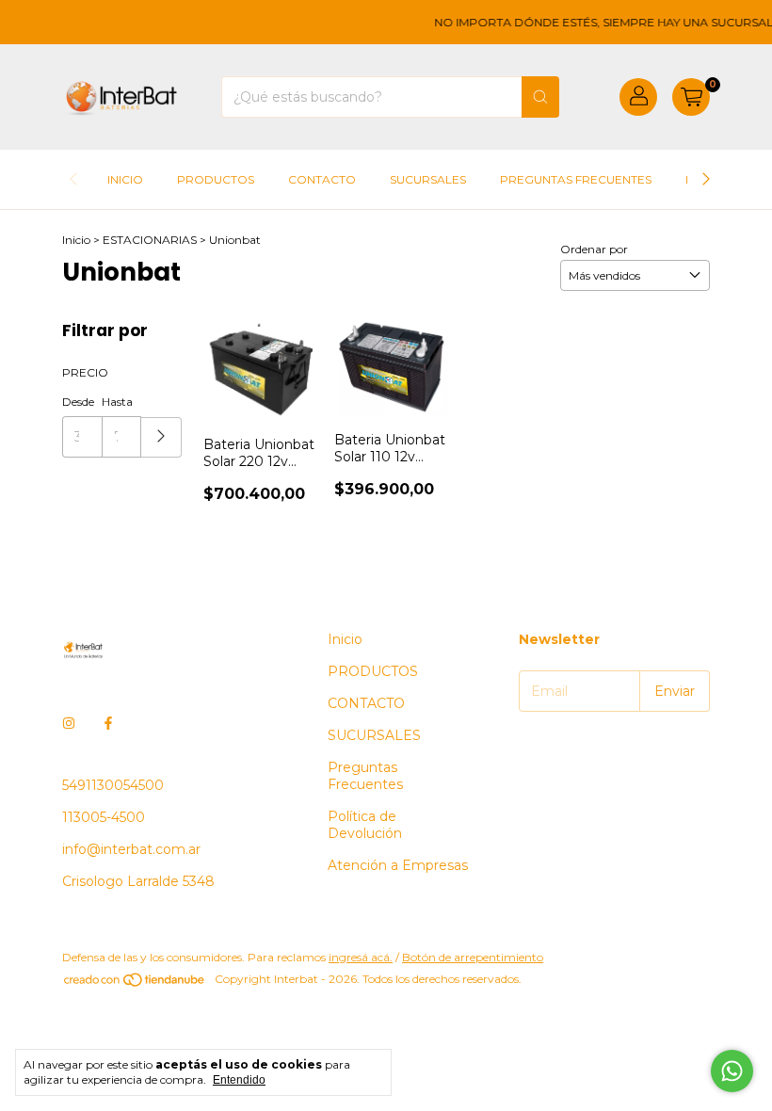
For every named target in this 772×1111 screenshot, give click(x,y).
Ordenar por (594, 249)
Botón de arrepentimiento (472, 957)
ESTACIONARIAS (150, 240)
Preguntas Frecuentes (575, 179)
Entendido (239, 1080)
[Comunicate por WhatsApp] (732, 1071)
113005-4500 (103, 817)
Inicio (125, 179)
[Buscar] (540, 97)
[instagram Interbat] (68, 723)
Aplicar (161, 437)
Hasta (117, 401)
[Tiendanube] (135, 983)
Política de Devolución (365, 825)
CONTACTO (322, 179)
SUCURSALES (428, 179)
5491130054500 (113, 785)
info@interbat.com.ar (131, 849)
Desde (78, 401)
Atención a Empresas (398, 865)
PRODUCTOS (215, 179)
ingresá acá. (361, 957)
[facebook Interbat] (108, 723)
